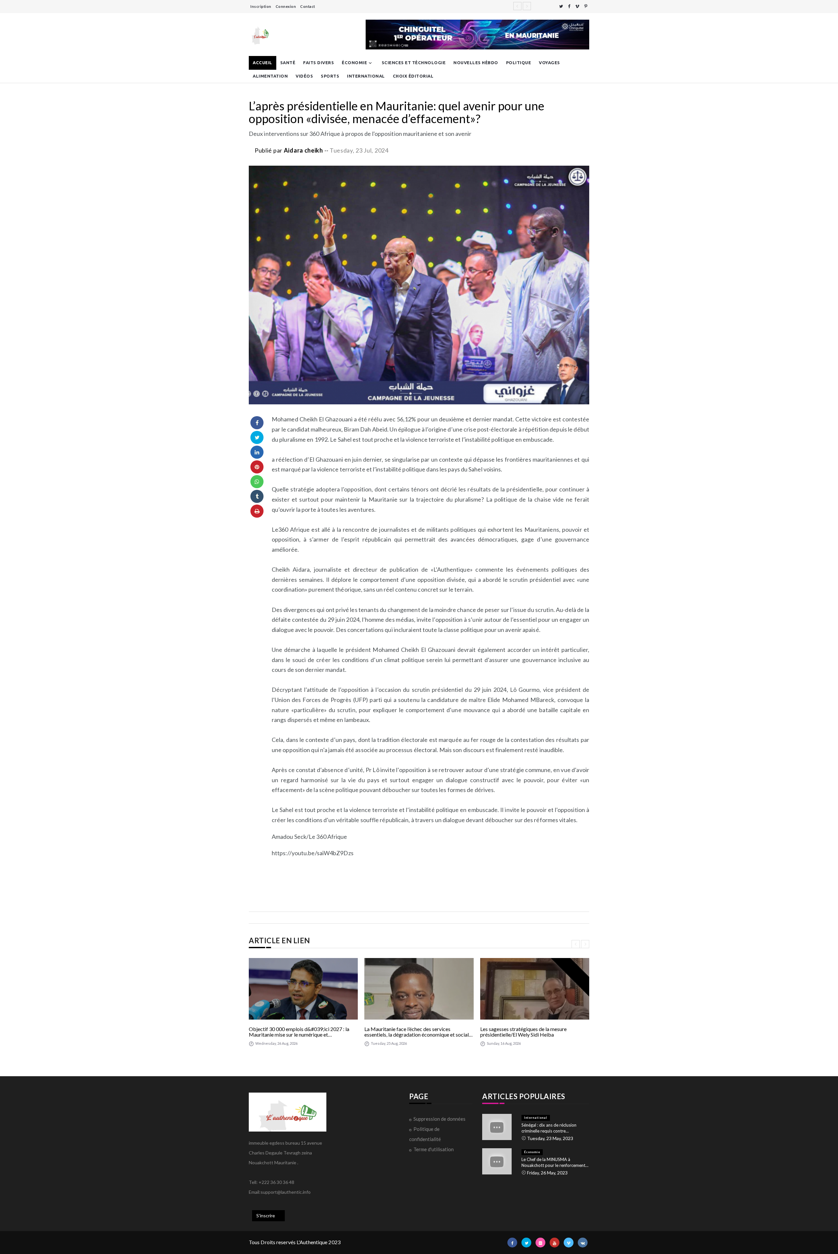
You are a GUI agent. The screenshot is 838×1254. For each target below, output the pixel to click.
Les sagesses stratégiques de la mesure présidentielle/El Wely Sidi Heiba (523, 1032)
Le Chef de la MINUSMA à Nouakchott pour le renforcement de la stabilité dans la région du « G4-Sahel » (553, 1162)
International (366, 76)
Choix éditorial (413, 76)
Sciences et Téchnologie (414, 62)
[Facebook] (569, 6)
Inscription (260, 6)
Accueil (262, 62)
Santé (288, 62)
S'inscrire (265, 1215)
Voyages (549, 62)
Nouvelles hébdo (475, 62)
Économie (354, 62)
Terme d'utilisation (433, 1149)
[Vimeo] (577, 6)
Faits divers (318, 62)
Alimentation (270, 76)
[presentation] (576, 944)
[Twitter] (561, 6)
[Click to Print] (257, 511)
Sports (330, 76)
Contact (307, 6)
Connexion (286, 6)
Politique (518, 62)
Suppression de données (439, 1119)
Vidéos (304, 76)
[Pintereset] (585, 6)
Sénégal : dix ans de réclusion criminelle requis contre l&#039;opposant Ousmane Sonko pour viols (554, 1128)
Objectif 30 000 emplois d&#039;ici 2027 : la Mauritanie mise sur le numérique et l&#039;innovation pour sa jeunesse (299, 1032)
